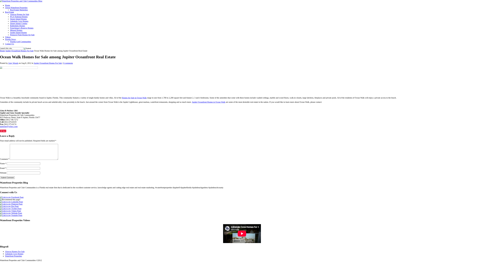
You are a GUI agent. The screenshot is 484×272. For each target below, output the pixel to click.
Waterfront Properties (13, 256)
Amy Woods (13, 63)
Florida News (10, 39)
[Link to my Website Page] (11, 213)
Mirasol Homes (16, 30)
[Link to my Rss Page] (9, 206)
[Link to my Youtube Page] (11, 215)
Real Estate (9, 12)
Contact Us (9, 44)
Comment (4, 159)
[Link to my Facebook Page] (12, 197)
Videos (8, 37)
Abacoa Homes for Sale (19, 14)
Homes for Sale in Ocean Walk (134, 98)
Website (3, 173)
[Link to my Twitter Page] (10, 209)
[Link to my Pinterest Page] (11, 204)
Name (3, 163)
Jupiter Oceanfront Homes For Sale (19, 51)
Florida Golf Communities (20, 42)
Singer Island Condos (18, 23)
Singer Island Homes (18, 19)
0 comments (68, 63)
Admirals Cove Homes (19, 21)
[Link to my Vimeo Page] (10, 211)
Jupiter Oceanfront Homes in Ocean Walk (208, 102)
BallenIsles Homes (17, 26)
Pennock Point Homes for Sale (22, 35)
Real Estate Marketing (19, 10)
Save (4, 131)
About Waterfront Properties (16, 8)
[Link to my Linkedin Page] (11, 202)
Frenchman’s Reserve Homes (21, 28)
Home (7, 5)
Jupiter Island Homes (18, 32)
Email (3, 168)
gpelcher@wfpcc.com (9, 126)
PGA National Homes (19, 17)
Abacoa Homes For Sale (15, 251)
